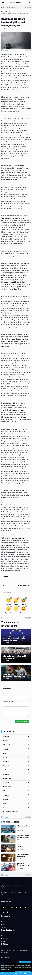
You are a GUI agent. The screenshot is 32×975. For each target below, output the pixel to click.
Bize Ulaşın (4, 939)
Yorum (5, 709)
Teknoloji (7, 745)
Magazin (6, 761)
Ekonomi (6, 736)
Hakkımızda (4, 936)
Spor (5, 757)
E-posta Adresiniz (8, 701)
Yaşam (6, 791)
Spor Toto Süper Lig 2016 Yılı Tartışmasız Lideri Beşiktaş (14, 675)
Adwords (6, 782)
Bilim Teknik (7, 787)
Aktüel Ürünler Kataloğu (11, 812)
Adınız (5, 694)
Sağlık (6, 749)
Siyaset (6, 766)
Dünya (6, 770)
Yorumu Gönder (22, 721)
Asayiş (6, 753)
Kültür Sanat (8, 778)
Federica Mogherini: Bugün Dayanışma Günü (14, 639)
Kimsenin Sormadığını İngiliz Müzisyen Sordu (15, 657)
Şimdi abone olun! (25, 962)
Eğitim (6, 799)
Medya (6, 803)
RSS (3, 941)
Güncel (6, 741)
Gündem (6, 795)
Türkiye (6, 774)
